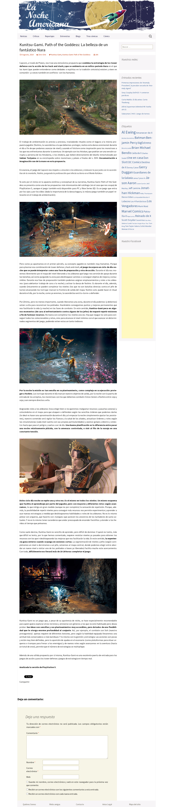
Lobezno (126, 201)
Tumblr (43, 686)
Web (28, 777)
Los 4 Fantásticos (139, 201)
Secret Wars (140, 220)
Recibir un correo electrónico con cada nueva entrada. (53, 794)
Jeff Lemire (134, 188)
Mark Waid (143, 206)
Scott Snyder (129, 220)
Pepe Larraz (131, 216)
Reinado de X (143, 216)
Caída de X (137, 153)
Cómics (107, 36)
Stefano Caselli (127, 223)
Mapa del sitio (135, 804)
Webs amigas (54, 804)
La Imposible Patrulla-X (141, 197)
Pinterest (38, 686)
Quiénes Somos (29, 804)
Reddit (59, 686)
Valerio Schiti (139, 226)
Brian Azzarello (126, 148)
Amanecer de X (144, 132)
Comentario (32, 733)
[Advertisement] (137, 297)
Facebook (22, 686)
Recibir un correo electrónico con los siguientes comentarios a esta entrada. (64, 789)
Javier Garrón (141, 184)
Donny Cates (133, 167)
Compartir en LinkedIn (54, 686)
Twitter (27, 686)
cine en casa (135, 158)
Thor (147, 223)
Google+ (33, 686)
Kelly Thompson (146, 193)
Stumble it (64, 686)
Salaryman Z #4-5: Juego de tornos (136, 113)
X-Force (131, 229)
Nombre (30, 762)
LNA (96, 54)
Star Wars (148, 220)
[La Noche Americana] (86, 16)
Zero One (42, 54)
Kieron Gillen (127, 197)
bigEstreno (144, 143)
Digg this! (69, 686)
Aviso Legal (107, 804)
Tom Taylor (129, 226)
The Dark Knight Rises (138, 223)
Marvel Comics (132, 211)
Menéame (48, 686)
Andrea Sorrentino (128, 138)
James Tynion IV (139, 178)
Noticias (23, 36)
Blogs (78, 36)
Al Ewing (129, 132)
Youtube (134, 64)
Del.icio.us (75, 686)
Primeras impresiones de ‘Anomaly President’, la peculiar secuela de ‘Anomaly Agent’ (137, 85)
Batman (140, 137)
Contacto (80, 804)
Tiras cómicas (92, 36)
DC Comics (134, 162)
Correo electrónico (32, 770)
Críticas (36, 36)
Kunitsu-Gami (56, 54)
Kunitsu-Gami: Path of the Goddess (76, 54)
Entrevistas (65, 36)
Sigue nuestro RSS (150, 64)
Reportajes (49, 36)
